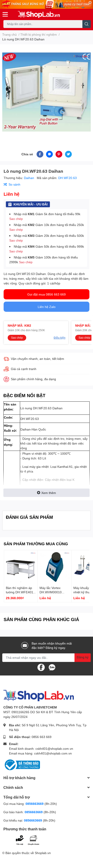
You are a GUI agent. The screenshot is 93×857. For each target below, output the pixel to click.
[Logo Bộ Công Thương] (21, 764)
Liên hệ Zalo (47, 307)
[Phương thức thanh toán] (31, 839)
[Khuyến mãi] (46, 4)
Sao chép (16, 219)
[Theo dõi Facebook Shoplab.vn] (41, 667)
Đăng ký (82, 657)
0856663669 (35, 804)
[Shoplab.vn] (39, 14)
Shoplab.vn (43, 853)
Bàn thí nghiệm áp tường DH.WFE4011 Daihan (20, 592)
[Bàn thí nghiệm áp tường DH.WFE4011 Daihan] (21, 567)
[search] (86, 24)
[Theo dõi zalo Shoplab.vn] (52, 667)
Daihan (29, 178)
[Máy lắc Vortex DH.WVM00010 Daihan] (54, 567)
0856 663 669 (41, 737)
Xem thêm (48, 493)
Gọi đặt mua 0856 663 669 (46, 294)
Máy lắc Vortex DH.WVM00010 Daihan (51, 592)
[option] (46, 92)
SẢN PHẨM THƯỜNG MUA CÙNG (36, 543)
